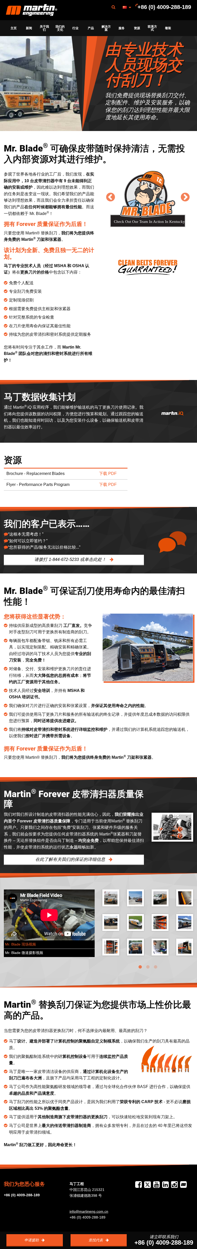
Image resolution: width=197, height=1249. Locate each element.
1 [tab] (140, 967)
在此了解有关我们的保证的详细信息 (70, 859)
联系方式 (152, 28)
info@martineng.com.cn (89, 1211)
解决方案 (106, 28)
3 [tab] (155, 967)
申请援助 (32, 1240)
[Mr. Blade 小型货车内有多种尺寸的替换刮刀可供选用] (110, 947)
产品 (91, 28)
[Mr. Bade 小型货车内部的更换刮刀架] (160, 922)
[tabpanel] (147, 926)
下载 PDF (108, 473)
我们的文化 (60, 28)
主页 (14, 28)
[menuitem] (31, 10)
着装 (168, 28)
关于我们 (44, 28)
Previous (110, 196)
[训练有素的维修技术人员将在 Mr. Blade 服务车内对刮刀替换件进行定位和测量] (184, 947)
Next (185, 196)
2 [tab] (147, 967)
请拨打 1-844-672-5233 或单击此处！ (70, 559)
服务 (122, 28)
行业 (75, 28)
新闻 (29, 28)
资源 (137, 28)
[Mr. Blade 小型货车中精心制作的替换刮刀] (160, 947)
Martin (31, 10)
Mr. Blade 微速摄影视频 (24, 953)
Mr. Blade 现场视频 (20, 944)
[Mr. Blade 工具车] (110, 897)
